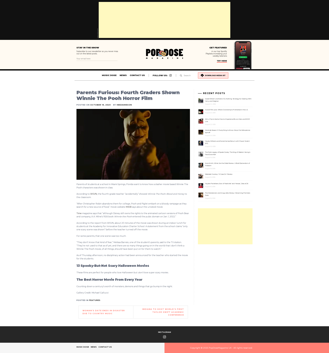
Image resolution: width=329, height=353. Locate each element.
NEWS (123, 75)
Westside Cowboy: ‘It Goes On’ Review (218, 174)
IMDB (128, 207)
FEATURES (94, 300)
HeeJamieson (124, 105)
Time (79, 213)
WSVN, (93, 194)
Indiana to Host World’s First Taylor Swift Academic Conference (163, 312)
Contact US (137, 75)
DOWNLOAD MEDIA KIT (215, 75)
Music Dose (109, 75)
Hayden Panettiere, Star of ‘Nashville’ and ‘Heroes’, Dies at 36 (226, 183)
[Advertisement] (164, 20)
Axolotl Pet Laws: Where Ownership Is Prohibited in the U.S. (226, 110)
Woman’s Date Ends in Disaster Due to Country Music (104, 312)
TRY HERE (222, 61)
